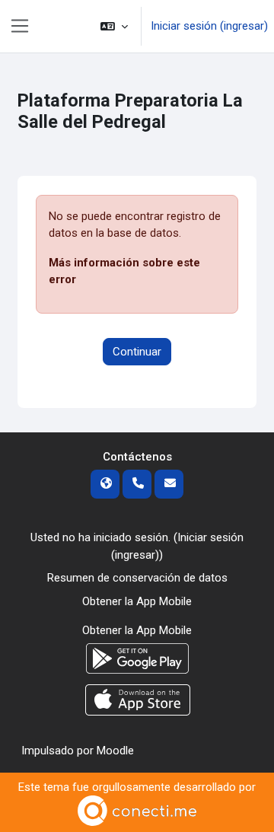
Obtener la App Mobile (137, 601)
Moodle (115, 750)
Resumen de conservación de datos (137, 578)
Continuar (137, 352)
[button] (114, 26)
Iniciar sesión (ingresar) (209, 26)
